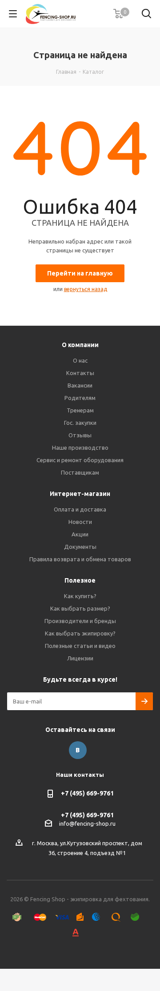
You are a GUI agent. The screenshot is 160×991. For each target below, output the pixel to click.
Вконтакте (78, 750)
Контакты (80, 373)
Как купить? (80, 596)
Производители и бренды (80, 621)
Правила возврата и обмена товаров (80, 559)
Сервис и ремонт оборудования (80, 460)
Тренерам (80, 410)
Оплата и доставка (80, 509)
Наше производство (80, 447)
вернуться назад (85, 289)
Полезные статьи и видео (80, 646)
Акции (80, 534)
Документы (80, 546)
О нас (80, 360)
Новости (80, 522)
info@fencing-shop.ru (87, 823)
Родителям (80, 398)
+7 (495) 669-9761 (87, 793)
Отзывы (80, 435)
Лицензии (80, 658)
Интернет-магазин (80, 493)
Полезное (80, 580)
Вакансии (80, 385)
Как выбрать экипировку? (80, 633)
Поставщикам (80, 472)
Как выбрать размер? (80, 608)
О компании (80, 344)
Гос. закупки (80, 423)
